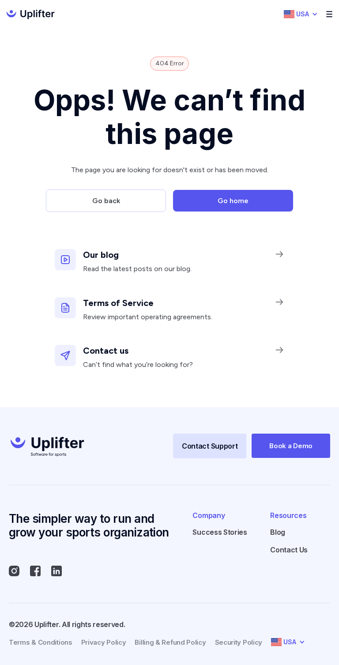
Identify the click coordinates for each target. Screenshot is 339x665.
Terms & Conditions (40, 642)
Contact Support (209, 446)
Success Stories (219, 532)
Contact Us (289, 549)
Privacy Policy (103, 642)
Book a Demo (291, 446)
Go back (106, 200)
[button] (301, 14)
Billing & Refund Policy (170, 642)
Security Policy (239, 642)
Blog (277, 532)
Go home (233, 200)
